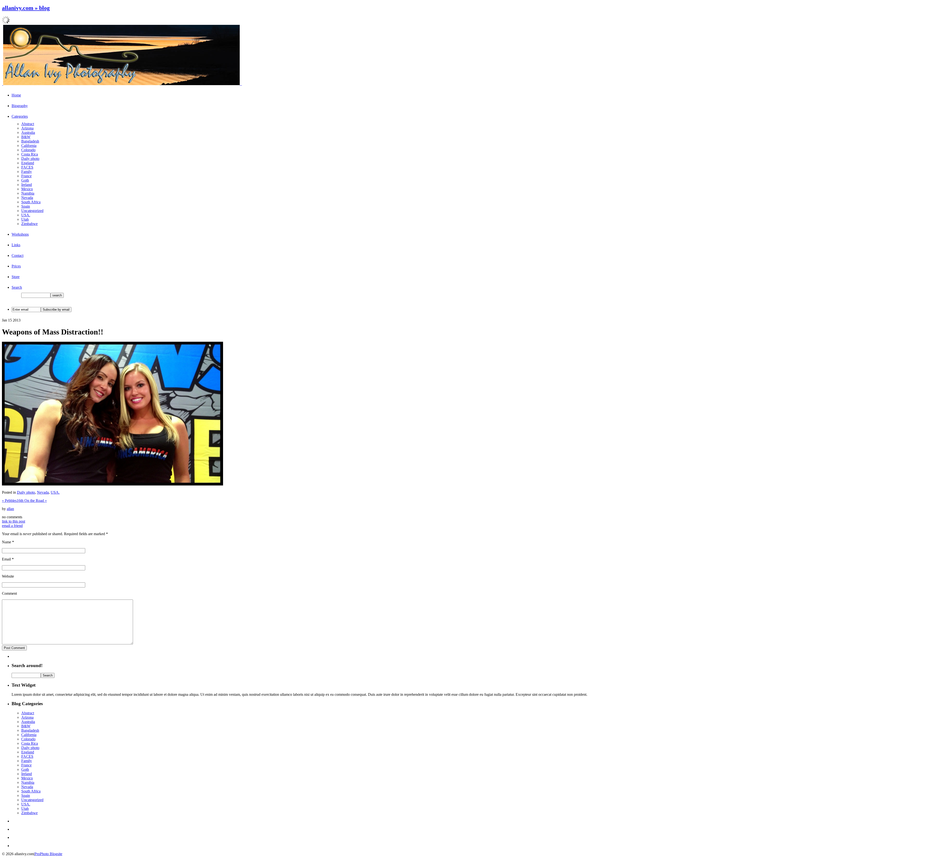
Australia (28, 132)
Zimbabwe (29, 224)
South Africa (31, 202)
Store (16, 277)
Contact (17, 255)
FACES (27, 167)
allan (10, 509)
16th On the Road (32, 500)
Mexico (27, 189)
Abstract (27, 124)
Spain (25, 206)
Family (26, 172)
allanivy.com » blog (26, 8)
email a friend (12, 526)
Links (16, 245)
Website (8, 576)
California (28, 145)
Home (16, 95)
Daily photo (30, 159)
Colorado (28, 150)
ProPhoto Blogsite (48, 854)
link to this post (13, 521)
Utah (25, 219)
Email (6, 559)
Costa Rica (29, 154)
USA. (25, 215)
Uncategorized (32, 211)
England (27, 163)
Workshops (20, 234)
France (26, 176)
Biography (20, 106)
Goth (25, 180)
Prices (16, 266)
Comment (9, 593)
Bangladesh (30, 141)
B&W (25, 137)
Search (17, 287)
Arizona (27, 128)
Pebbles (9, 500)
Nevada (27, 198)
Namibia (27, 193)
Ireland (26, 185)
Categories (20, 116)
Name (6, 542)
